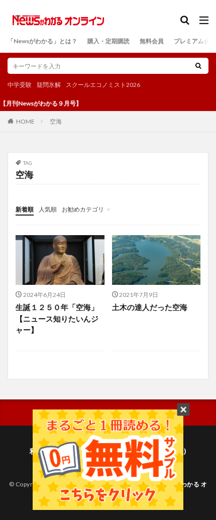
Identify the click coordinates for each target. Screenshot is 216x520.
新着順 (25, 209)
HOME (25, 121)
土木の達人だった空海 (149, 306)
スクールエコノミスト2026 (103, 84)
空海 (56, 121)
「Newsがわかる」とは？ (42, 41)
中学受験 (20, 84)
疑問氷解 (49, 84)
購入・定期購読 (108, 41)
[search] (198, 66)
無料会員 (152, 41)
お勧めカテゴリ (83, 209)
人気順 (48, 209)
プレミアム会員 (195, 41)
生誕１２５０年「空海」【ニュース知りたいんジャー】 (57, 318)
